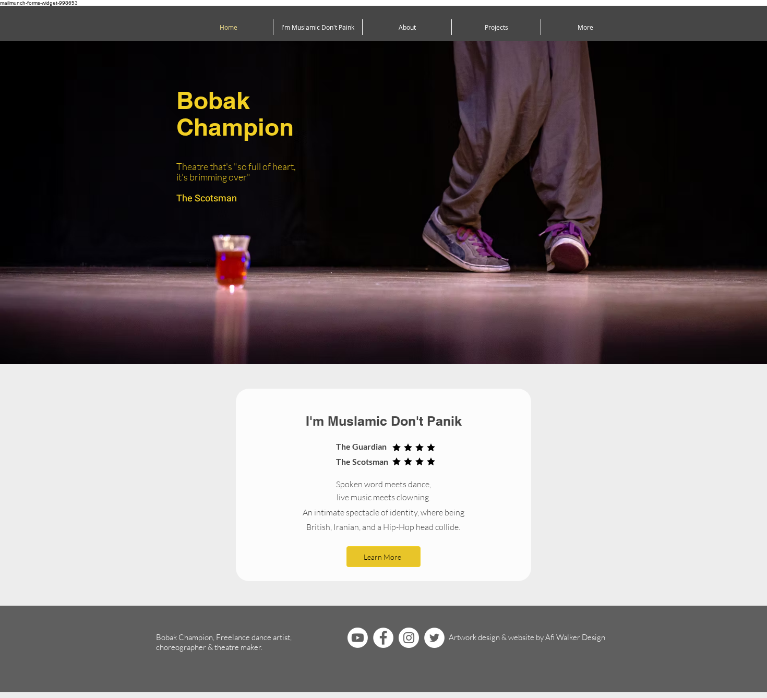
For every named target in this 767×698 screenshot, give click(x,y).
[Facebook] (383, 638)
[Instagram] (409, 638)
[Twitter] (434, 638)
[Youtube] (357, 638)
